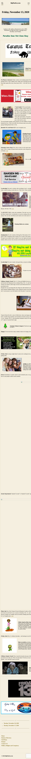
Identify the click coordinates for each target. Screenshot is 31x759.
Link (2, 84)
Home (3, 736)
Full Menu (4, 739)
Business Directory (6, 738)
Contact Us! (4, 743)
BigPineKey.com (15, 3)
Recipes (3, 741)
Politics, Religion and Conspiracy (10, 745)
